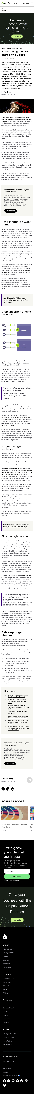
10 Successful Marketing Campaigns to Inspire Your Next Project (15, 300)
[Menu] (32, 3)
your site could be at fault (13, 468)
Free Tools (6, 1019)
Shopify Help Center (9, 1034)
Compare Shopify (8, 1008)
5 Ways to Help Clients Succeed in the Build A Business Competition (18, 717)
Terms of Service (8, 1061)
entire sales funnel (7, 425)
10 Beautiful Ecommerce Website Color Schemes (14, 826)
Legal (4, 1065)
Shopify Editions (8, 953)
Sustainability (7, 967)
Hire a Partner (7, 1041)
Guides (5, 1011)
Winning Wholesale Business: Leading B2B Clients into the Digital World (18, 707)
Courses (5, 1015)
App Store (6, 986)
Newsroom (6, 964)
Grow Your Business (14, 48)
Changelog (6, 1022)
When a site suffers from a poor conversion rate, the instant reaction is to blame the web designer (16, 120)
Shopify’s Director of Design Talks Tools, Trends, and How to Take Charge (18, 722)
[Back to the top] (5, 936)
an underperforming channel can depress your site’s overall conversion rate (16, 417)
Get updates (17, 876)
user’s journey (27, 576)
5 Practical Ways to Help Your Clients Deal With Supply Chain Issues (17, 701)
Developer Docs (8, 978)
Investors (6, 960)
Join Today (17, 36)
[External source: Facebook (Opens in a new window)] (3, 789)
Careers (5, 956)
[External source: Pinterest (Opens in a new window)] (4, 1085)
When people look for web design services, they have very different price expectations (16, 472)
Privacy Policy (7, 1068)
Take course (10, 211)
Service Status (8, 1045)
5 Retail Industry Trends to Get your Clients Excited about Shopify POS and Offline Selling (18, 728)
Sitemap (5, 1072)
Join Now (26, 3)
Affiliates (6, 993)
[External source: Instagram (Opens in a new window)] (17, 1080)
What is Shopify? (8, 949)
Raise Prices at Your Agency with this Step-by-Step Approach (18, 696)
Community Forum (9, 1037)
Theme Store (7, 982)
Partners (5, 989)
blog (3, 48)
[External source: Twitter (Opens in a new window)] (7, 789)
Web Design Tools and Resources (12, 822)
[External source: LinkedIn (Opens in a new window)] (12, 789)
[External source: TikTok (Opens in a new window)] (21, 1080)
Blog (4, 1004)
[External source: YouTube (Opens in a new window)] (13, 1080)
